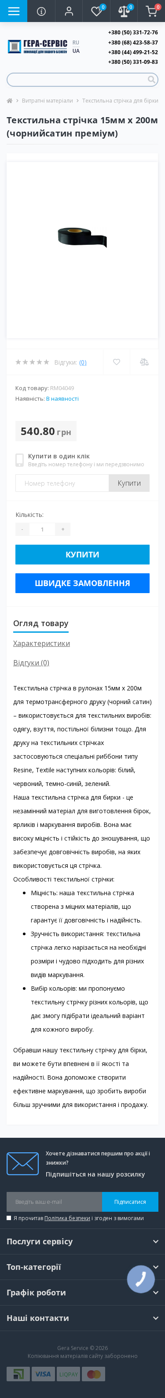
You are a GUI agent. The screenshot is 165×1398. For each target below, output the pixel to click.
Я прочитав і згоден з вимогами (79, 1218)
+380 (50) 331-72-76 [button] (133, 32)
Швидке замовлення (82, 583)
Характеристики (41, 643)
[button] (68, 11)
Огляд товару (41, 623)
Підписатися (130, 1202)
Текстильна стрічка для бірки (120, 100)
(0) (83, 362)
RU (76, 42)
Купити (129, 483)
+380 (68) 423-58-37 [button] (133, 42)
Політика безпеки (67, 1218)
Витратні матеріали (47, 100)
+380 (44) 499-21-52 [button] (133, 52)
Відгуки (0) (31, 663)
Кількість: (29, 514)
